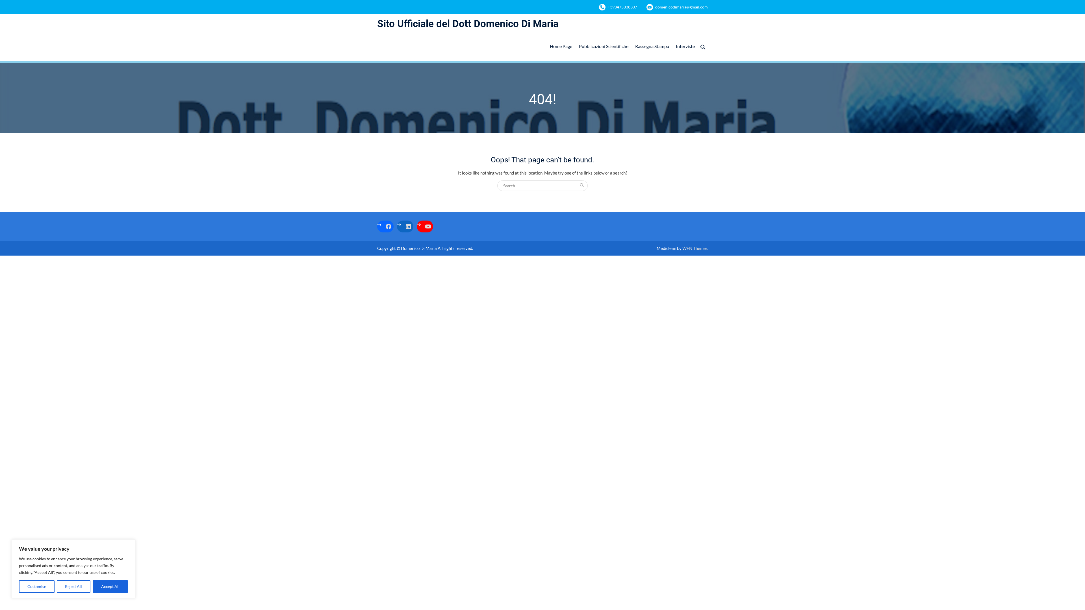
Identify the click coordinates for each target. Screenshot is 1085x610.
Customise (36, 586)
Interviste (685, 46)
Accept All (110, 586)
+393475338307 (622, 7)
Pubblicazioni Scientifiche (603, 46)
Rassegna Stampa (652, 46)
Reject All (73, 586)
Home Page (561, 46)
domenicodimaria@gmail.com (681, 7)
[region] (73, 569)
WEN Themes (695, 248)
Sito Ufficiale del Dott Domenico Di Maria (468, 24)
